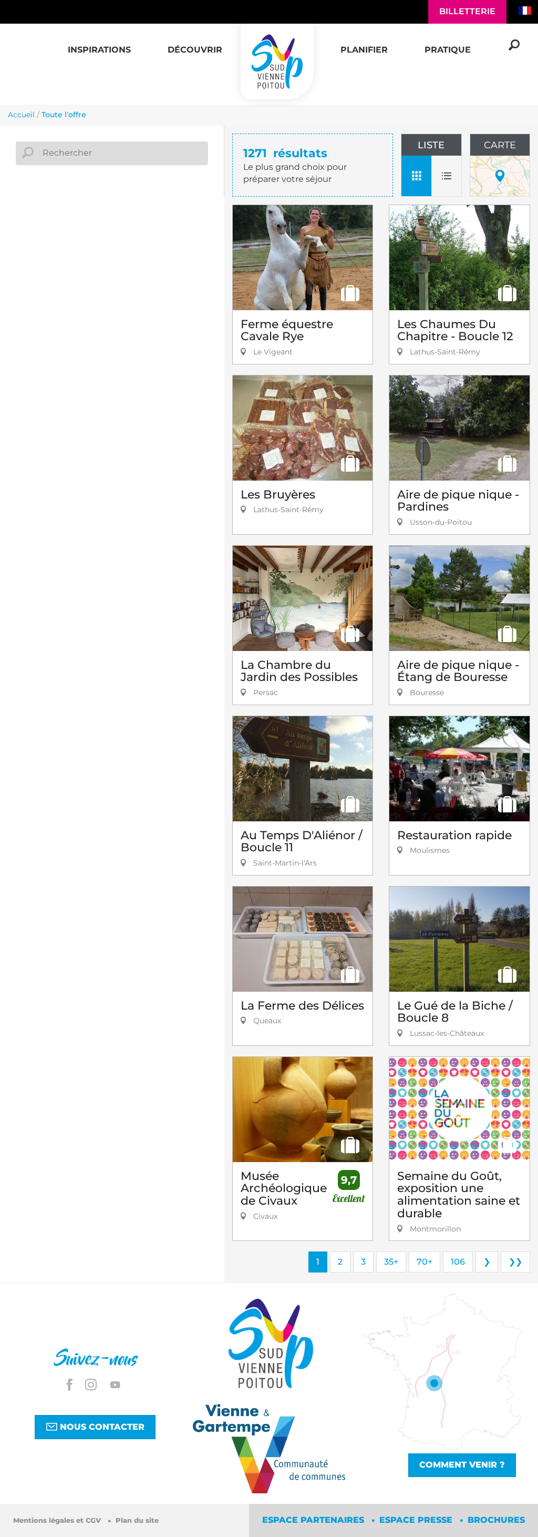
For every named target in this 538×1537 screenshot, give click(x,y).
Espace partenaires (314, 1520)
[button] (99, 44)
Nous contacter (100, 1427)
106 (458, 1262)
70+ (424, 1262)
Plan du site (137, 1520)
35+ (391, 1262)
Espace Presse (417, 1520)
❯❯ (515, 1262)
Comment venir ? (462, 1465)
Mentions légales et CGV (58, 1520)
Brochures (496, 1520)
